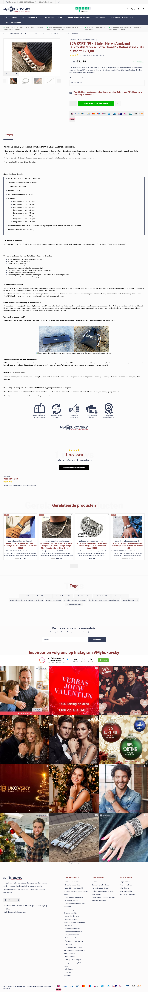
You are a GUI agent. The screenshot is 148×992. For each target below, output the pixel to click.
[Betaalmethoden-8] (108, 986)
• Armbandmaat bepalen (73, 932)
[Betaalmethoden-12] (133, 986)
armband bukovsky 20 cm (63, 596)
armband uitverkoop (53, 600)
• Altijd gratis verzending (73, 897)
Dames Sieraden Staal (31, 17)
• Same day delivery (71, 916)
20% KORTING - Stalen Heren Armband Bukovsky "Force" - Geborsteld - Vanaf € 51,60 (92, 546)
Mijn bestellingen (126, 885)
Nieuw (14, 17)
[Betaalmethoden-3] (77, 986)
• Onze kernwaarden (72, 885)
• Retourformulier (71, 938)
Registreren (125, 882)
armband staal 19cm (101, 596)
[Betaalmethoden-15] (65, 986)
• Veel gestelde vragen (72, 960)
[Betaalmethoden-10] (121, 986)
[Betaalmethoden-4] (83, 986)
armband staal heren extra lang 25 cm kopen (26, 600)
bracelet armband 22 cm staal (75, 600)
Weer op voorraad (13, 23)
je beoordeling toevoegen (95, 55)
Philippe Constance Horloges (78, 17)
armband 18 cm (25, 596)
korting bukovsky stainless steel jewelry (104, 600)
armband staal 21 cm (120, 596)
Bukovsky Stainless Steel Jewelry (83, 40)
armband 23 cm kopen (42, 596)
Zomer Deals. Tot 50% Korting (121, 17)
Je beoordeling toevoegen (74, 467)
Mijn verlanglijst (126, 891)
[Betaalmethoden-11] (127, 986)
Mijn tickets (124, 888)
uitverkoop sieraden (74, 604)
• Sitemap (67, 972)
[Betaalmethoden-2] (71, 986)
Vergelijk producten (127, 894)
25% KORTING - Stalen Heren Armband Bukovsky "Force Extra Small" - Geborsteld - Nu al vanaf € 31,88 (44, 34)
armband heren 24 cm (83, 596)
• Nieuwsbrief (69, 957)
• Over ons (68, 944)
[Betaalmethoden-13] (140, 986)
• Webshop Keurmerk (72, 929)
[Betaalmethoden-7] (102, 986)
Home (5, 34)
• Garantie (68, 925)
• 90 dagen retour (71, 901)
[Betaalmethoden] (72, 113)
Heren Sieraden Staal (53, 17)
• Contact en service (72, 882)
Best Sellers (100, 17)
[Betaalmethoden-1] (59, 986)
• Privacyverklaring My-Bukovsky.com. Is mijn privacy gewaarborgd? (75, 950)
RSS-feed (67, 975)
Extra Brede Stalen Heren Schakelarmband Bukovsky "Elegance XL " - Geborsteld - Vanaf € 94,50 (56, 546)
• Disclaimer (68, 969)
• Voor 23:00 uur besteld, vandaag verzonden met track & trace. (76, 891)
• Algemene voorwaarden (73, 941)
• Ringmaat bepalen (71, 935)
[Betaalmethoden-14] (59, 989)
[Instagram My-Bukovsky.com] (5, 900)
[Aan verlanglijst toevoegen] (118, 103)
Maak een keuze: (76, 78)
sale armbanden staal (130, 600)
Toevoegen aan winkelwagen (96, 103)
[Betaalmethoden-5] (90, 986)
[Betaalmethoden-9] (115, 986)
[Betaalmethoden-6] (96, 986)
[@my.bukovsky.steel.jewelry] (42, 660)
